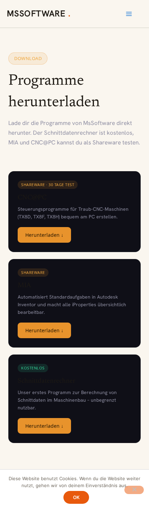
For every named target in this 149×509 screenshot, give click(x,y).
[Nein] (134, 490)
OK (76, 497)
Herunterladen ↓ (44, 235)
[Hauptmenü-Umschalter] (129, 14)
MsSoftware (37, 13)
